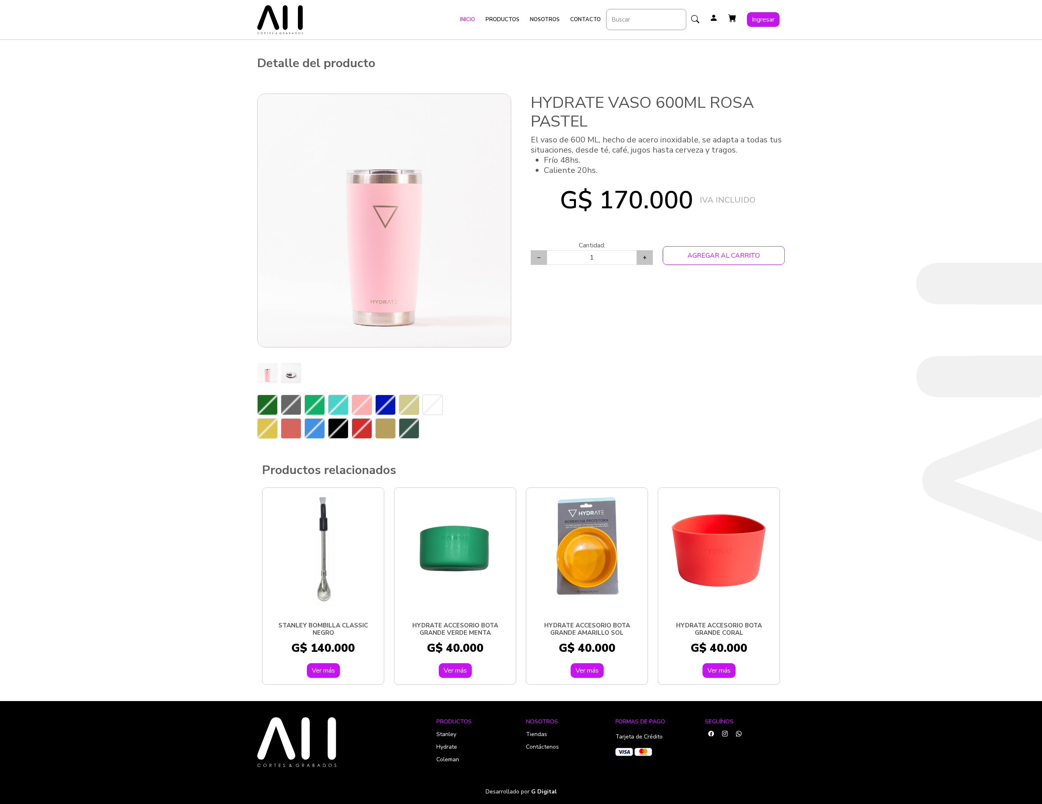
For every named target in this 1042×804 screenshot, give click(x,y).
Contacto (585, 19)
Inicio (467, 19)
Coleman (447, 759)
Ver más (323, 670)
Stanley (446, 734)
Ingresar (763, 19)
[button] (732, 18)
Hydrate (446, 747)
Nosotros (545, 19)
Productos (502, 19)
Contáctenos (542, 747)
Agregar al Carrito (723, 255)
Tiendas (536, 734)
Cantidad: (592, 245)
